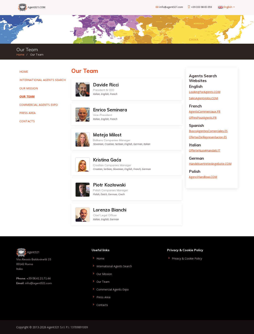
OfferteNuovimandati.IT (204, 150)
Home (20, 54)
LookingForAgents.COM (204, 92)
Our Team (27, 96)
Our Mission (28, 88)
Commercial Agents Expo (38, 105)
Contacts (27, 121)
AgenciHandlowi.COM (203, 177)
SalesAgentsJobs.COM (203, 98)
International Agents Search (42, 80)
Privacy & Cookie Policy (186, 258)
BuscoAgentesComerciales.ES (208, 131)
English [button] (228, 7)
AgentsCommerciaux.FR (204, 111)
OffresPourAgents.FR (202, 118)
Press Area (27, 113)
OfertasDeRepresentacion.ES (208, 137)
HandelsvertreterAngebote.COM (210, 164)
